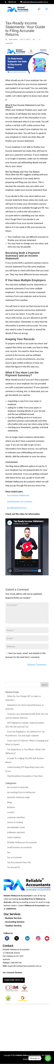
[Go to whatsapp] (48, 1058)
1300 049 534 (12, 2)
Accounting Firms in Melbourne (21, 792)
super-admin (13, 39)
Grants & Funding (15, 822)
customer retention (16, 817)
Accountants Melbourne (18, 496)
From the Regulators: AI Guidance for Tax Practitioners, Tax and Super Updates (25, 734)
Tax (34, 39)
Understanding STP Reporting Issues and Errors (24, 769)
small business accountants (19, 847)
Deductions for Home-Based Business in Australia (24, 707)
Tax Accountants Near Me (19, 862)
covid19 (10, 812)
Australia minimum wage (18, 797)
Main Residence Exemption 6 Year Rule (25, 776)
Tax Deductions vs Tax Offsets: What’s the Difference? (25, 751)
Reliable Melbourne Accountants (22, 842)
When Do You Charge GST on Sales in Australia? (23, 698)
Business (11, 807)
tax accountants (14, 857)
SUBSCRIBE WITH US (13, 980)
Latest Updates (14, 837)
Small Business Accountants (19, 502)
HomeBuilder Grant (16, 827)
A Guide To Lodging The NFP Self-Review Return (24, 760)
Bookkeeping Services (17, 508)
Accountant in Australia (17, 787)
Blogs (9, 802)
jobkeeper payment (16, 832)
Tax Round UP (13, 867)
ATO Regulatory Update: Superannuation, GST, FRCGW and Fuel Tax (25, 725)
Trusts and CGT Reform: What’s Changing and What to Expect (26, 743)
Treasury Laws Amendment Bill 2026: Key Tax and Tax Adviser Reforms (26, 716)
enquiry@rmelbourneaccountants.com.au (24, 966)
